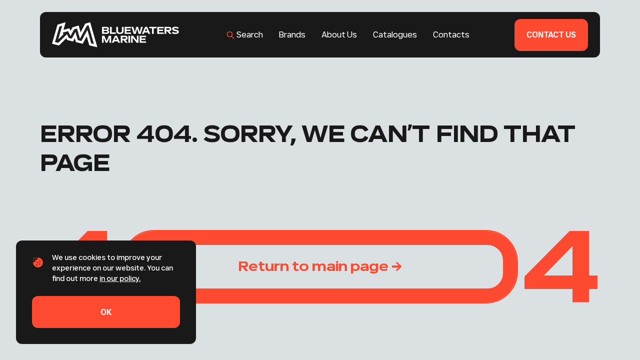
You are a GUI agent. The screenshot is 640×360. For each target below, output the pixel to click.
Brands (292, 34)
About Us (339, 34)
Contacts (451, 34)
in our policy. (120, 278)
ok (106, 312)
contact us (551, 34)
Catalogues (395, 34)
